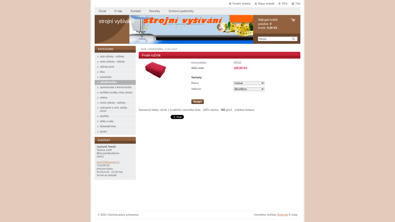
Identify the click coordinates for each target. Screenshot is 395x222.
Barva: (195, 82)
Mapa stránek (266, 3)
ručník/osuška (155, 49)
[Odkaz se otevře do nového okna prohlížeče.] (155, 77)
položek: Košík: (268, 23)
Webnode (282, 214)
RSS (285, 3)
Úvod (143, 49)
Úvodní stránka (241, 3)
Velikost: (196, 88)
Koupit (197, 101)
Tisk (297, 3)
